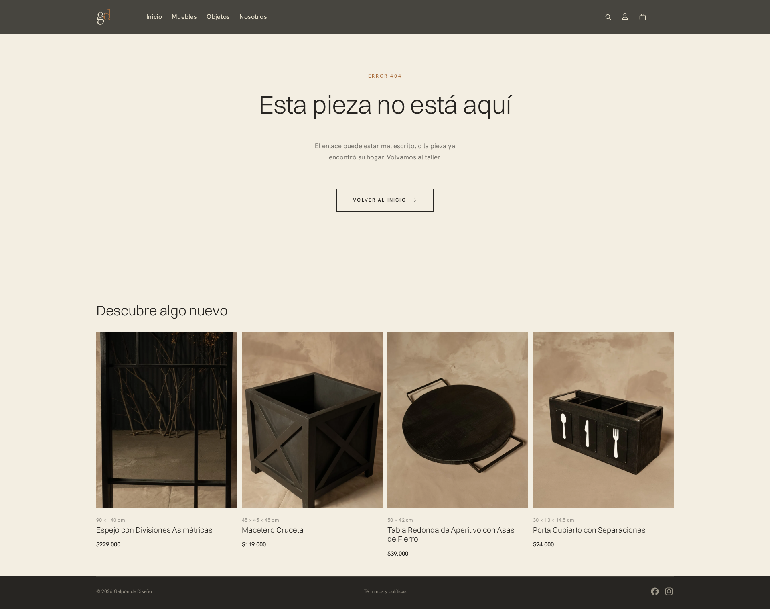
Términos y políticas (385, 591)
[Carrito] (642, 17)
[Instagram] (669, 591)
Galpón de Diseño (133, 591)
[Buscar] (608, 17)
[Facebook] (655, 591)
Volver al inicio (379, 200)
